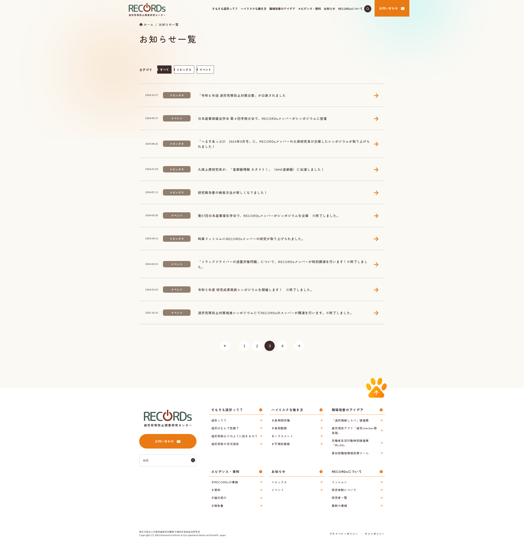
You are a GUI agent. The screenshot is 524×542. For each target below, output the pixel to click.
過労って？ (219, 420)
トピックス (279, 482)
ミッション (339, 482)
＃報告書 (217, 506)
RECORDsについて (350, 9)
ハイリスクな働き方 (254, 9)
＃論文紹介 (219, 498)
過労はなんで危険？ (225, 428)
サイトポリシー (375, 534)
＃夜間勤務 (279, 428)
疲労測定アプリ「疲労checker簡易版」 (354, 430)
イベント (277, 490)
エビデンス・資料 (309, 9)
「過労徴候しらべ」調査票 (350, 420)
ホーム (149, 24)
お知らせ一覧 (169, 24)
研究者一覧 (339, 498)
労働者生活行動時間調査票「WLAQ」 (350, 443)
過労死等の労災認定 (225, 444)
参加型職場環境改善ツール (350, 453)
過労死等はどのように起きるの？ (234, 436)
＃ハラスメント (282, 436)
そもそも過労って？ (225, 9)
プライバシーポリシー (343, 534)
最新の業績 (339, 506)
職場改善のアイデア (282, 9)
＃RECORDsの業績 (224, 482)
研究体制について (344, 490)
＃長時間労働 (280, 420)
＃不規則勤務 (280, 444)
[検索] (193, 460)
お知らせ (329, 9)
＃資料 (215, 490)
